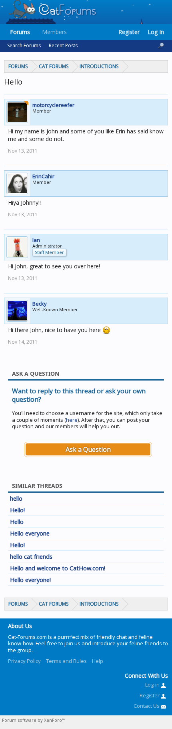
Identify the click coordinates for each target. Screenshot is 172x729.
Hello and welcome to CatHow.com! (57, 568)
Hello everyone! (30, 580)
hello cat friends (31, 556)
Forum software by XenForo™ (33, 720)
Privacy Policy (24, 661)
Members (54, 32)
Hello (17, 522)
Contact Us (147, 705)
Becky (39, 303)
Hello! (17, 510)
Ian (36, 240)
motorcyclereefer (53, 105)
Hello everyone (30, 533)
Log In (156, 32)
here (72, 419)
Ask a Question (88, 449)
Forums (20, 32)
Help (97, 661)
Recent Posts (63, 45)
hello (16, 498)
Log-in (153, 684)
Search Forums (24, 45)
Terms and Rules (66, 661)
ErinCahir (43, 176)
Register (129, 32)
